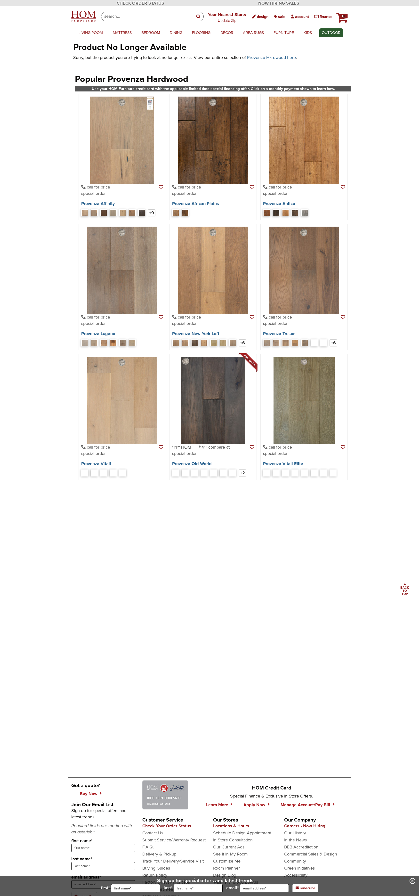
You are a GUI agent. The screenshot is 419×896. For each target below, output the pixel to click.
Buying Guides (156, 868)
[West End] (232, 342)
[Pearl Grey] (204, 473)
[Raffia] (175, 212)
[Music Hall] (223, 342)
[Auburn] (266, 212)
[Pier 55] (194, 342)
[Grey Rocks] (194, 473)
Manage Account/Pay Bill (305, 805)
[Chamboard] (285, 212)
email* (232, 888)
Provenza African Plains (195, 203)
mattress (122, 32)
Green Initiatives (299, 868)
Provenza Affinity (98, 203)
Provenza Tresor (279, 333)
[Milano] (94, 473)
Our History (295, 833)
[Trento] (333, 473)
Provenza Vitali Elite (283, 463)
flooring (201, 32)
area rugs (253, 32)
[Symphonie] (323, 342)
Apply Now (254, 805)
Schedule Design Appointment (242, 833)
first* (105, 888)
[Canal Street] (175, 342)
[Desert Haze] (175, 473)
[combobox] (147, 16)
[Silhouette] (141, 212)
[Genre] (122, 342)
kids (308, 32)
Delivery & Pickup (159, 854)
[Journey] (113, 212)
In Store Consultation (233, 840)
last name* (81, 859)
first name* (81, 841)
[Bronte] (276, 473)
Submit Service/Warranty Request (174, 840)
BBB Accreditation (301, 847)
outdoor (331, 32)
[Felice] (103, 342)
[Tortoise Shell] (223, 473)
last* (168, 888)
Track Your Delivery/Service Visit (173, 861)
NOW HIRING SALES (278, 3)
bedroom (150, 32)
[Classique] (276, 342)
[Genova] (103, 473)
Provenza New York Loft (195, 333)
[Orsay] (304, 342)
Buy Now (88, 793)
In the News (295, 840)
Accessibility (295, 875)
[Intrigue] (103, 212)
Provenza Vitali (96, 463)
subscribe (307, 888)
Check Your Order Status (166, 826)
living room (91, 32)
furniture (284, 32)
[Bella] (84, 342)
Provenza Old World (192, 463)
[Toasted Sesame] (213, 473)
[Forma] (113, 342)
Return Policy (154, 875)
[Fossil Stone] (185, 473)
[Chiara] (94, 342)
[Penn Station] (204, 342)
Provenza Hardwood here (271, 57)
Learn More (217, 805)
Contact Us (152, 833)
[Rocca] (122, 473)
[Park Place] (185, 342)
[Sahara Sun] (185, 212)
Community (295, 861)
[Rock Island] (213, 342)
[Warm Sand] (232, 473)
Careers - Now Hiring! (305, 826)
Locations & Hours (231, 826)
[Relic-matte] (304, 212)
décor (226, 32)
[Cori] (285, 473)
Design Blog (224, 875)
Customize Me (227, 861)
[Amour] (266, 342)
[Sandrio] (323, 473)
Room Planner (226, 868)
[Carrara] (294, 473)
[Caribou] (276, 212)
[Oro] (132, 342)
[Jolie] (294, 342)
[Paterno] (314, 473)
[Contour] (84, 212)
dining (176, 32)
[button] (227, 17)
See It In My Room (230, 854)
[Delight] (94, 212)
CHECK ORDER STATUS (140, 3)
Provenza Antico (279, 203)
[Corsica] (84, 473)
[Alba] (266, 473)
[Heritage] (294, 212)
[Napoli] (113, 473)
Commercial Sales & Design (310, 854)
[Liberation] (122, 212)
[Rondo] (314, 342)
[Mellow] (132, 212)
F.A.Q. (148, 847)
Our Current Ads (228, 847)
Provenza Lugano (98, 333)
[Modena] (304, 473)
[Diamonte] (285, 342)
